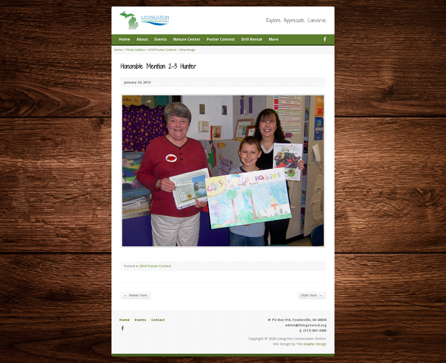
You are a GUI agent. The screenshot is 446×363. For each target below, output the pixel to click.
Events (160, 39)
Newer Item (135, 295)
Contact (158, 320)
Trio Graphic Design (311, 344)
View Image (187, 50)
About (142, 39)
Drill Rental (251, 39)
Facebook (325, 39)
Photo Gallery (135, 50)
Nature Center (186, 39)
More (273, 39)
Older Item (311, 295)
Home (124, 39)
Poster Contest (221, 39)
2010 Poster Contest (162, 50)
